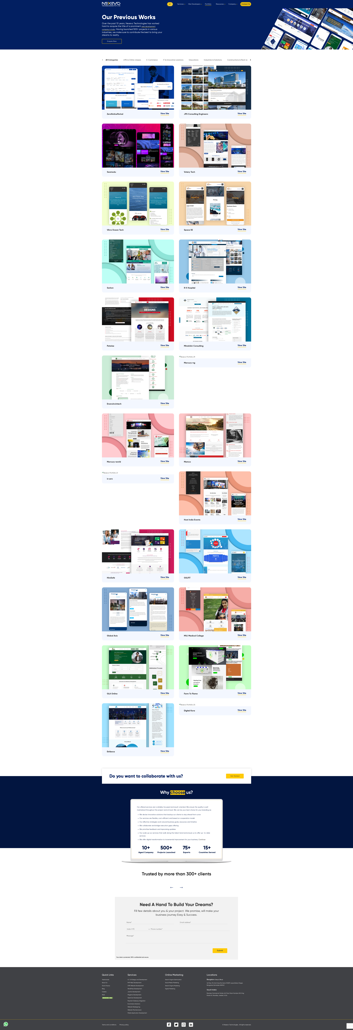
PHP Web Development (134, 982)
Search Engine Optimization (173, 979)
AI (170, 4)
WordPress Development (135, 988)
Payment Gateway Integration (136, 1001)
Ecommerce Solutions (134, 1004)
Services (180, 4)
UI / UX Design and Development (137, 979)
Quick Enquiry (106, 985)
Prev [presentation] (171, 888)
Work (103, 994)
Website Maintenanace (134, 1010)
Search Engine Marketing (172, 985)
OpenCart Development (135, 998)
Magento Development (134, 994)
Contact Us (245, 4)
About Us (104, 982)
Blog (103, 988)
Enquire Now (112, 41)
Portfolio (208, 4)
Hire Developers (194, 4)
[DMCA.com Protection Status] (107, 998)
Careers (104, 991)
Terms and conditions (109, 1025)
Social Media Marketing (172, 982)
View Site (165, 114)
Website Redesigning (134, 1007)
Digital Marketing (170, 988)
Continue (201, 839)
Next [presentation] (181, 888)
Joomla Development (134, 991)
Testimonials (105, 979)
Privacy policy (124, 1025)
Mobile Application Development (137, 1013)
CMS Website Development (136, 985)
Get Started (234, 776)
